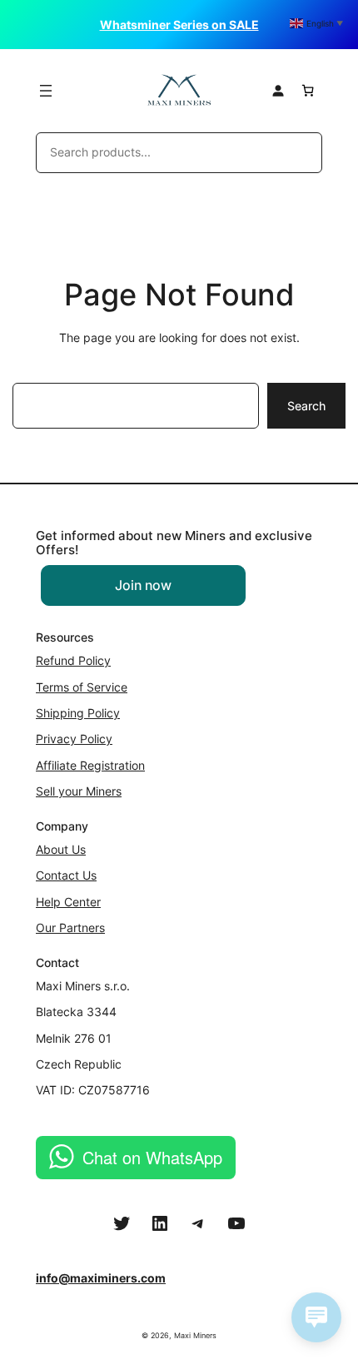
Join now (143, 585)
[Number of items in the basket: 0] (307, 90)
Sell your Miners (79, 791)
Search (306, 406)
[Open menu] (46, 91)
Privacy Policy (74, 739)
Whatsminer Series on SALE (179, 24)
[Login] (277, 90)
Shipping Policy (78, 713)
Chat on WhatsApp (152, 1157)
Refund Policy (73, 660)
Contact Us (66, 875)
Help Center (68, 902)
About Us (61, 849)
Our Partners (70, 927)
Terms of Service (81, 687)
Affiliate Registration (90, 765)
